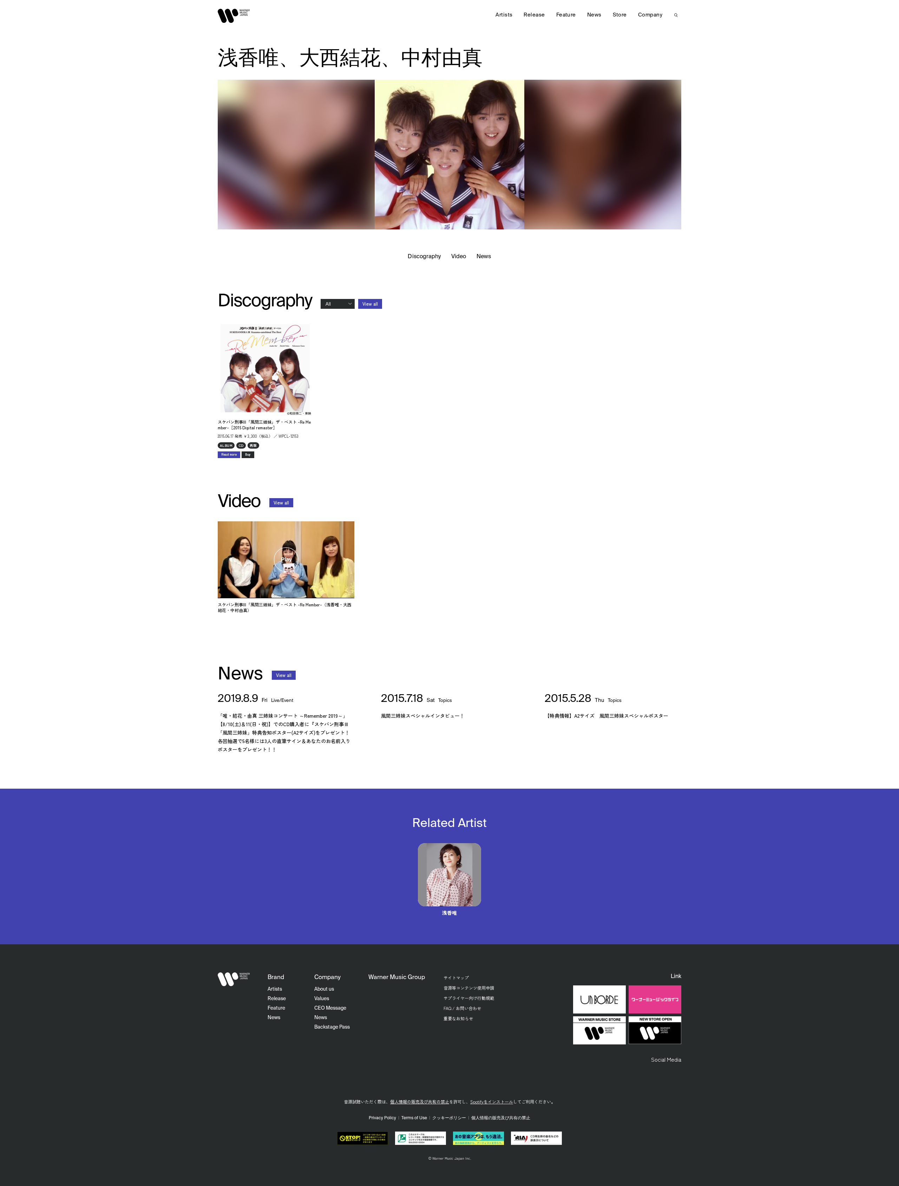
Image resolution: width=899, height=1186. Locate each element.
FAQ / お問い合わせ (462, 1008)
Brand (276, 977)
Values (321, 998)
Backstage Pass (332, 1027)
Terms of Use (414, 1118)
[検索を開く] (676, 15)
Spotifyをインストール (491, 1101)
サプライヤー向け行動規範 (469, 998)
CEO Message (330, 1008)
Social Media (666, 1059)
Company (650, 15)
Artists (504, 15)
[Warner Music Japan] (234, 979)
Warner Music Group (396, 977)
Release (534, 15)
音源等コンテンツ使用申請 (469, 988)
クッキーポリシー (449, 1118)
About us (324, 989)
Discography (424, 257)
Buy (248, 454)
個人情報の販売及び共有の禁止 (419, 1101)
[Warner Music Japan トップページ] (234, 16)
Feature (566, 15)
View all (370, 303)
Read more (229, 454)
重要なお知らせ (458, 1018)
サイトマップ (456, 977)
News (484, 257)
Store (620, 15)
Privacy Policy (382, 1118)
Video (458, 257)
